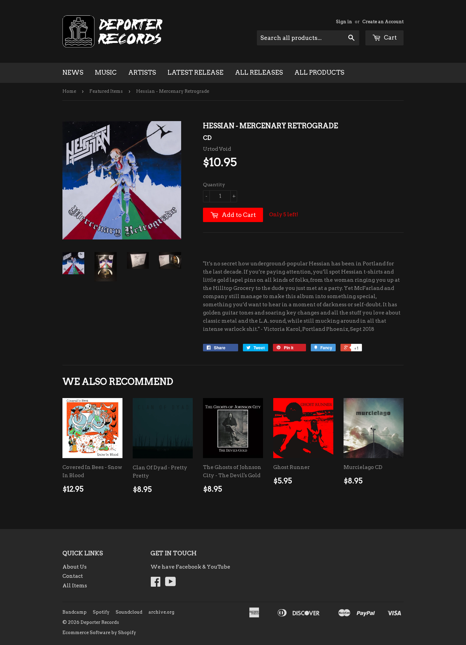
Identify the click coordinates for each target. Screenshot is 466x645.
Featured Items (106, 91)
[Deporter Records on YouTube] (170, 584)
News (72, 72)
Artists (142, 72)
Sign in (344, 21)
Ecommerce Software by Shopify (99, 632)
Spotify (101, 612)
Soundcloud (129, 612)
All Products (319, 72)
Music (106, 72)
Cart (389, 37)
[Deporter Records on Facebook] (155, 584)
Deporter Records (100, 622)
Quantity (214, 184)
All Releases (259, 72)
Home (69, 91)
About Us (74, 567)
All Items (74, 586)
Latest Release (195, 72)
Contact (72, 576)
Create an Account (383, 21)
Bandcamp (74, 612)
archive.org (161, 612)
